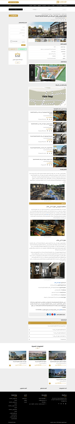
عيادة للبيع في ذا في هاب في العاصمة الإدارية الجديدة (41, 148)
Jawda (14, 422)
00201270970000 (13, 2)
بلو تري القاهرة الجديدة (61, 379)
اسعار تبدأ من (60, 365)
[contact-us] (2, 422)
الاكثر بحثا (44, 5)
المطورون (39, 5)
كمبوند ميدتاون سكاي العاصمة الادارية (58, 361)
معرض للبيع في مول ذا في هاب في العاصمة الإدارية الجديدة (41, 124)
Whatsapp (44, 402)
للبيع (55, 111)
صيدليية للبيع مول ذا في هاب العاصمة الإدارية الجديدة (41, 136)
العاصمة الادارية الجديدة (60, 363)
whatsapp (21, 49)
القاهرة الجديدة (42, 363)
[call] (2, 417)
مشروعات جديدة (59, 5)
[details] (50, 365)
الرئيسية (65, 5)
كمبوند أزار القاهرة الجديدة (40, 361)
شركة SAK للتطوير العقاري (17, 59)
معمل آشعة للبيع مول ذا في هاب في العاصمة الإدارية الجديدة (41, 113)
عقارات (53, 5)
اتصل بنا (30, 5)
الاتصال (60, 310)
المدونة (35, 5)
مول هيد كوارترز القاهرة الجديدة (19, 361)
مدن (49, 5)
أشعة (47, 214)
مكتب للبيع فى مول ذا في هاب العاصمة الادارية (42, 159)
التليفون (12, 49)
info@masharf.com (42, 400)
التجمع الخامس (62, 381)
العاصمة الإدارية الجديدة (60, 18)
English (10, 5)
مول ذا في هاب (57, 282)
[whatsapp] (2, 420)
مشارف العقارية (53, 422)
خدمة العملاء (24, 398)
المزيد (18, 62)
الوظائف (25, 400)
